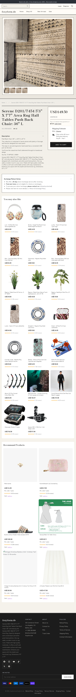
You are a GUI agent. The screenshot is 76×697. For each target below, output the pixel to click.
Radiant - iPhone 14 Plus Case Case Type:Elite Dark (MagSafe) (37, 360)
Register (66, 6)
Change (58, 131)
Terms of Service (65, 630)
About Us (45, 623)
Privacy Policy (64, 626)
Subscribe (68, 677)
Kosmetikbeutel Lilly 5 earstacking (48, 483)
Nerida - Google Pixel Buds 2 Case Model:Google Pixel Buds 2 (37, 225)
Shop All (29, 11)
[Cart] (72, 6)
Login (60, 6)
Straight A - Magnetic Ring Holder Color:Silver (36, 326)
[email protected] (46, 186)
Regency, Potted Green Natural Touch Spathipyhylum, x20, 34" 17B (37, 293)
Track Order (46, 633)
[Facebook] (4, 662)
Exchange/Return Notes (12, 179)
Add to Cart (61, 145)
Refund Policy (64, 623)
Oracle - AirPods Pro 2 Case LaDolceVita (58, 326)
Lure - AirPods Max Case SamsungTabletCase (11, 225)
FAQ (43, 630)
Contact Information (66, 637)
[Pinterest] (9, 666)
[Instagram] (9, 662)
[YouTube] (14, 662)
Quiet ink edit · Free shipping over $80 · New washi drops (38, 2)
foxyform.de (9, 11)
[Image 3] (18, 90)
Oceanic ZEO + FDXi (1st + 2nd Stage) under (36, 427)
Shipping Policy (64, 633)
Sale (50, 11)
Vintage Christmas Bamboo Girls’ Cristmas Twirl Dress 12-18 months (20, 586)
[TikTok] (19, 662)
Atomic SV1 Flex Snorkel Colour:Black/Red (11, 394)
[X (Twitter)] (4, 666)
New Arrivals (42, 11)
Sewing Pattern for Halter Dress (48, 534)
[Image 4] (25, 90)
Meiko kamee (7, 483)
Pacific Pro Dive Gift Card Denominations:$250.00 (57, 360)
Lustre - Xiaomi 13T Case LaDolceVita (14, 326)
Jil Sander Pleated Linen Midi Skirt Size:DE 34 (52, 586)
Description (6, 136)
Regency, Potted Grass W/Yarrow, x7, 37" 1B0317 (14, 293)
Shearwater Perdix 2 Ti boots (12, 427)
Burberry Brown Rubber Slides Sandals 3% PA (16, 534)
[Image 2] (12, 90)
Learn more (58, 124)
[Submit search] (27, 6)
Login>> (10, 496)
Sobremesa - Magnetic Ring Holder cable (37, 259)
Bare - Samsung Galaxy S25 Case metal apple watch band (60, 259)
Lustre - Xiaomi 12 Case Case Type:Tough (59, 225)
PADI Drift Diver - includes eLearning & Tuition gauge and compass (37, 394)
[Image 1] (6, 90)
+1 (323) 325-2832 (30, 630)
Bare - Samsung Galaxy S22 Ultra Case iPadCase (13, 259)
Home (22, 11)
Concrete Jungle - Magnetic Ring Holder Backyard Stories (13, 360)
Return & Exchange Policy (38, 188)
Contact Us (45, 626)
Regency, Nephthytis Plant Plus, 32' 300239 (60, 293)
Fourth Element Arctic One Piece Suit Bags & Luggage (61, 394)
